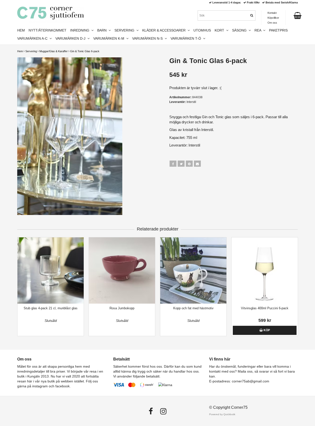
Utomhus (202, 30)
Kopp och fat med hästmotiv (193, 308)
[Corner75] (50, 15)
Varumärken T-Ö (187, 38)
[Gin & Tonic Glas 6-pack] (85, 136)
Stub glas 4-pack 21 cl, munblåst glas (51, 308)
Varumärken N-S (148, 38)
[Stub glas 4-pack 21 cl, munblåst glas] (50, 270)
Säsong (240, 30)
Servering (31, 51)
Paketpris (278, 30)
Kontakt (272, 12)
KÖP (266, 330)
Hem (20, 51)
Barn (103, 30)
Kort (220, 30)
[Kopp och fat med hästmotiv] (193, 270)
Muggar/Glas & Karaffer (53, 51)
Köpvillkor (273, 17)
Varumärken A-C (33, 38)
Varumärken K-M (109, 38)
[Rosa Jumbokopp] (122, 270)
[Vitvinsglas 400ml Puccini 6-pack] (265, 270)
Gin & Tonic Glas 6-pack (84, 51)
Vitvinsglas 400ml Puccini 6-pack (264, 308)
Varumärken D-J (71, 38)
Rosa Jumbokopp (122, 308)
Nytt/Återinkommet (47, 30)
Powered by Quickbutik (222, 414)
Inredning (80, 30)
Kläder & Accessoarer (165, 30)
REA (258, 30)
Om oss (272, 22)
